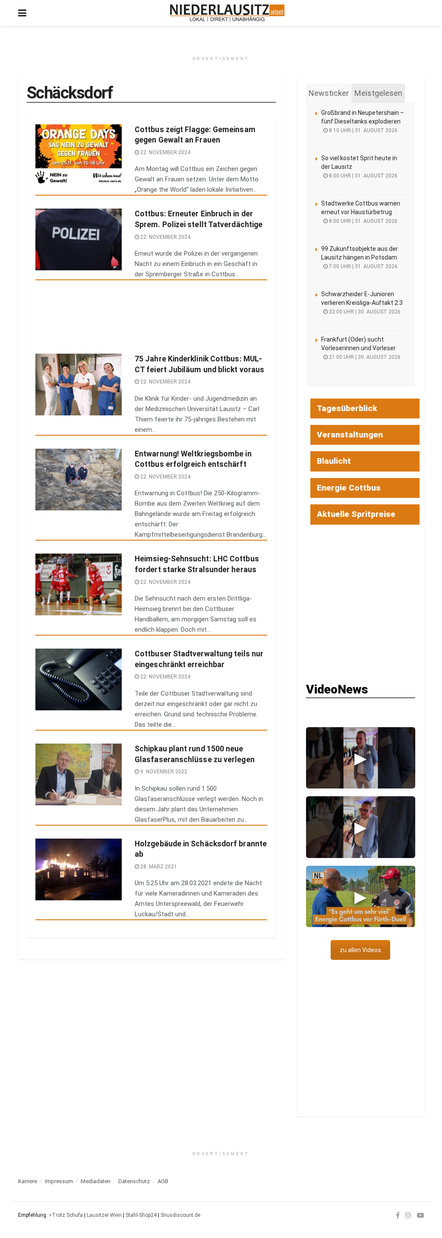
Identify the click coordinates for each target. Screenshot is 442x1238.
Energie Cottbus (349, 488)
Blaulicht (334, 461)
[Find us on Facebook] (398, 1215)
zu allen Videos (360, 950)
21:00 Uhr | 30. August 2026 (364, 357)
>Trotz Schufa (66, 1215)
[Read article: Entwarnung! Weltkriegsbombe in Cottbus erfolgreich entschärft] (78, 479)
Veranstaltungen (350, 435)
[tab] (328, 93)
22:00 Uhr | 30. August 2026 (364, 312)
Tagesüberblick (347, 408)
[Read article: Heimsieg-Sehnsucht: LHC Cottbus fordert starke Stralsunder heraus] (78, 584)
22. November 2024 (164, 152)
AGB (163, 1181)
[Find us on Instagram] (408, 1215)
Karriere (27, 1181)
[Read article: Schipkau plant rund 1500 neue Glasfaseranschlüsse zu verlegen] (78, 774)
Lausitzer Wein (104, 1215)
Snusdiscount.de (180, 1215)
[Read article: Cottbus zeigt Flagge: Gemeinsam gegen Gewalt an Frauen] (78, 155)
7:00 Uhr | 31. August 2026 (363, 266)
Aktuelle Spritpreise (356, 514)
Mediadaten (95, 1181)
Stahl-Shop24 (141, 1215)
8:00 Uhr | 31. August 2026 (363, 176)
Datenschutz (134, 1181)
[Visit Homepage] (227, 13)
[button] (360, 757)
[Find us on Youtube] (420, 1215)
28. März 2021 (158, 867)
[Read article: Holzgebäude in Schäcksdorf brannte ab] (78, 869)
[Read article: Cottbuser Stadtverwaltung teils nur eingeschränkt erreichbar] (78, 679)
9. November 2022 (163, 772)
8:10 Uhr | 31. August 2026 (363, 130)
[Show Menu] (22, 13)
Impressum (59, 1181)
